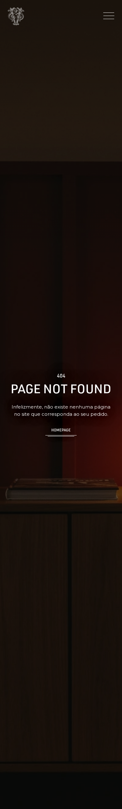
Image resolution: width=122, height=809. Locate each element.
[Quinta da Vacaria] (16, 16)
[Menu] (108, 16)
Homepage (61, 430)
